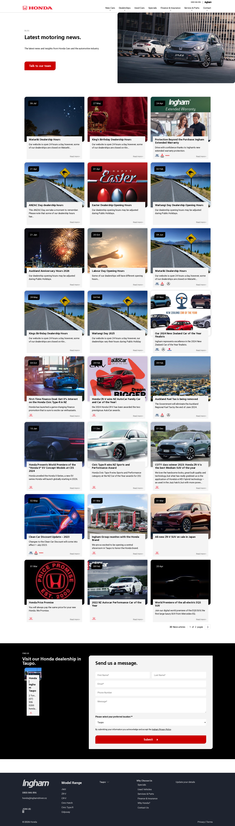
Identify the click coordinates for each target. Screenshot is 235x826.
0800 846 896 (196, 2)
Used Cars (139, 8)
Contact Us (143, 807)
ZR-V (63, 793)
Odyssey (65, 812)
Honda (33, 822)
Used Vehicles (145, 789)
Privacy (201, 822)
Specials (152, 8)
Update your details (185, 782)
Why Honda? (144, 803)
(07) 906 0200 (31, 702)
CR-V (63, 798)
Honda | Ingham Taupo (33, 684)
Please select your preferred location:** (114, 716)
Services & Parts (146, 794)
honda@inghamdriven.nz (34, 798)
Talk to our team (40, 66)
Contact (207, 8)
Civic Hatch (67, 802)
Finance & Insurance (170, 8)
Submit (148, 739)
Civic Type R (67, 807)
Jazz (63, 789)
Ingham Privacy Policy (161, 729)
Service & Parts (191, 8)
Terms (209, 822)
